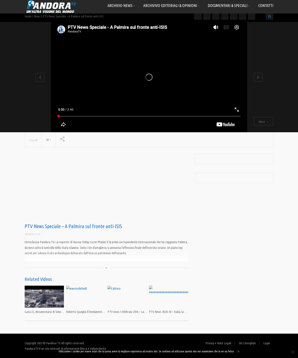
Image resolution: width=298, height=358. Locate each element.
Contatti (265, 5)
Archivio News (120, 5)
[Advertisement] (106, 188)
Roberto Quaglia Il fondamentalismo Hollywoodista (97, 312)
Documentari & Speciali (228, 5)
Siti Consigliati (247, 343)
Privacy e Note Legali (218, 343)
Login (266, 343)
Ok (238, 351)
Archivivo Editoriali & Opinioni (170, 5)
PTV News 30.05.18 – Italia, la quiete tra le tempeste (180, 312)
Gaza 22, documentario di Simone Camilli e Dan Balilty (57, 312)
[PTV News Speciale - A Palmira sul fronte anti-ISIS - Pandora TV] (51, 6)
